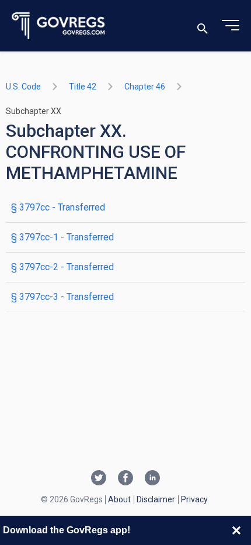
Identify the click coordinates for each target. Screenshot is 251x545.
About (119, 499)
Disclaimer (156, 499)
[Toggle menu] (230, 26)
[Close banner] (236, 530)
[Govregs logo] (59, 26)
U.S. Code (23, 86)
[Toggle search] (202, 26)
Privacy (194, 499)
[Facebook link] (125, 479)
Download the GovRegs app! (66, 530)
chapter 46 (144, 86)
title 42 (82, 86)
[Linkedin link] (152, 479)
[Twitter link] (98, 479)
